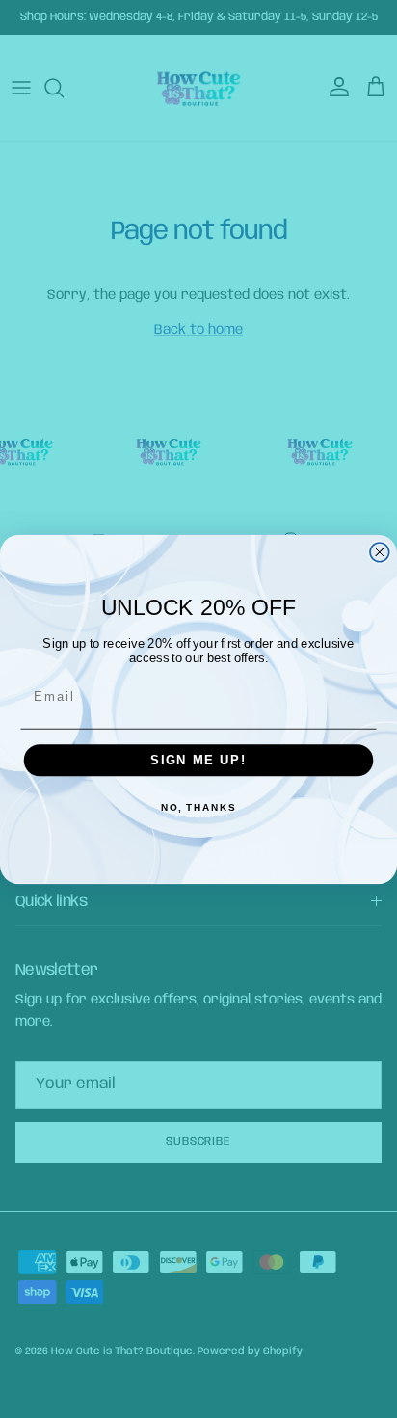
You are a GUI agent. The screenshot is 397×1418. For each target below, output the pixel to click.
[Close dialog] (379, 551)
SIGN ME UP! (198, 759)
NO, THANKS (198, 808)
